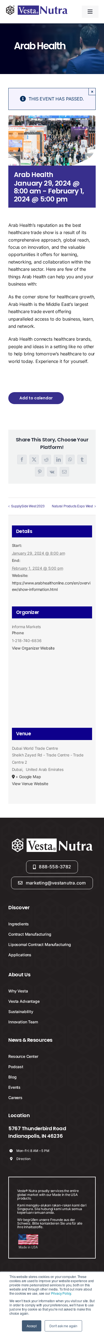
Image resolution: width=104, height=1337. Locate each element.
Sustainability (20, 1011)
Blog (12, 1077)
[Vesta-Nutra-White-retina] (52, 838)
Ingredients (18, 923)
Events (14, 1087)
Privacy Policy (61, 1293)
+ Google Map (28, 776)
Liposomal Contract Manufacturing (39, 944)
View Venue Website (30, 783)
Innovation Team (23, 1021)
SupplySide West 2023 (28, 505)
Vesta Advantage (24, 1001)
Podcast (15, 1066)
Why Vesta (18, 991)
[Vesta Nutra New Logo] (37, 7)
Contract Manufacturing (29, 934)
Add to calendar (36, 398)
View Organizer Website (33, 648)
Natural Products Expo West (72, 505)
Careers (15, 1097)
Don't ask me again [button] (63, 1325)
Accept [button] (32, 1325)
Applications (19, 954)
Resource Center (23, 1056)
